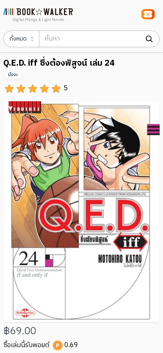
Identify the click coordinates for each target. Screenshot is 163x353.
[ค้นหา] (149, 39)
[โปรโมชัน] (148, 14)
